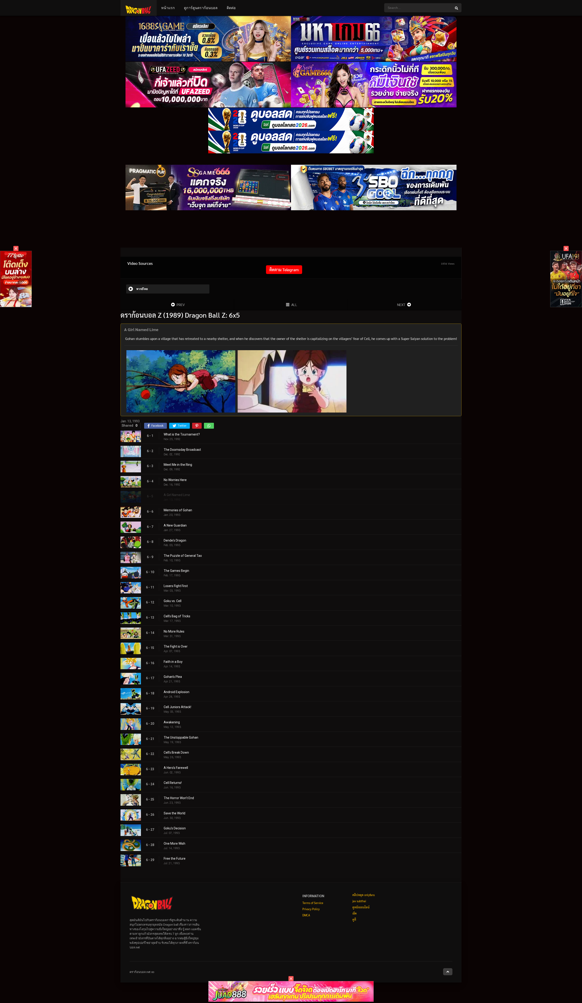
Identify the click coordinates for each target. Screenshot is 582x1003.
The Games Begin (176, 570)
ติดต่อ (231, 8)
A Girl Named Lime (177, 495)
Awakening (172, 722)
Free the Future (175, 858)
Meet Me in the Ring (178, 464)
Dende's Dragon (175, 540)
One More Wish (174, 843)
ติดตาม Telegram (284, 269)
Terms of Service (312, 903)
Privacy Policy (311, 909)
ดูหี (354, 919)
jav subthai (359, 901)
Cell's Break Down (176, 752)
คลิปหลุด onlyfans (363, 895)
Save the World (174, 813)
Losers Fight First (176, 586)
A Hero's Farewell (176, 768)
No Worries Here (175, 480)
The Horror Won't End (179, 798)
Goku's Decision (175, 828)
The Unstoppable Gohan (181, 737)
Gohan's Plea (173, 677)
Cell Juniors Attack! (177, 707)
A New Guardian (175, 525)
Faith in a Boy (173, 662)
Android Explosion (176, 692)
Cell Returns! (173, 783)
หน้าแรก (168, 8)
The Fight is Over (176, 646)
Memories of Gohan (178, 510)
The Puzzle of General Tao (183, 555)
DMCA (306, 915)
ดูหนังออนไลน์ (360, 907)
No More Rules (174, 631)
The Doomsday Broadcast (182, 449)
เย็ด (354, 913)
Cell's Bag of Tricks (177, 616)
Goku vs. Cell (172, 601)
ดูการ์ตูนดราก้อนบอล (201, 8)
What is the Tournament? (182, 434)
